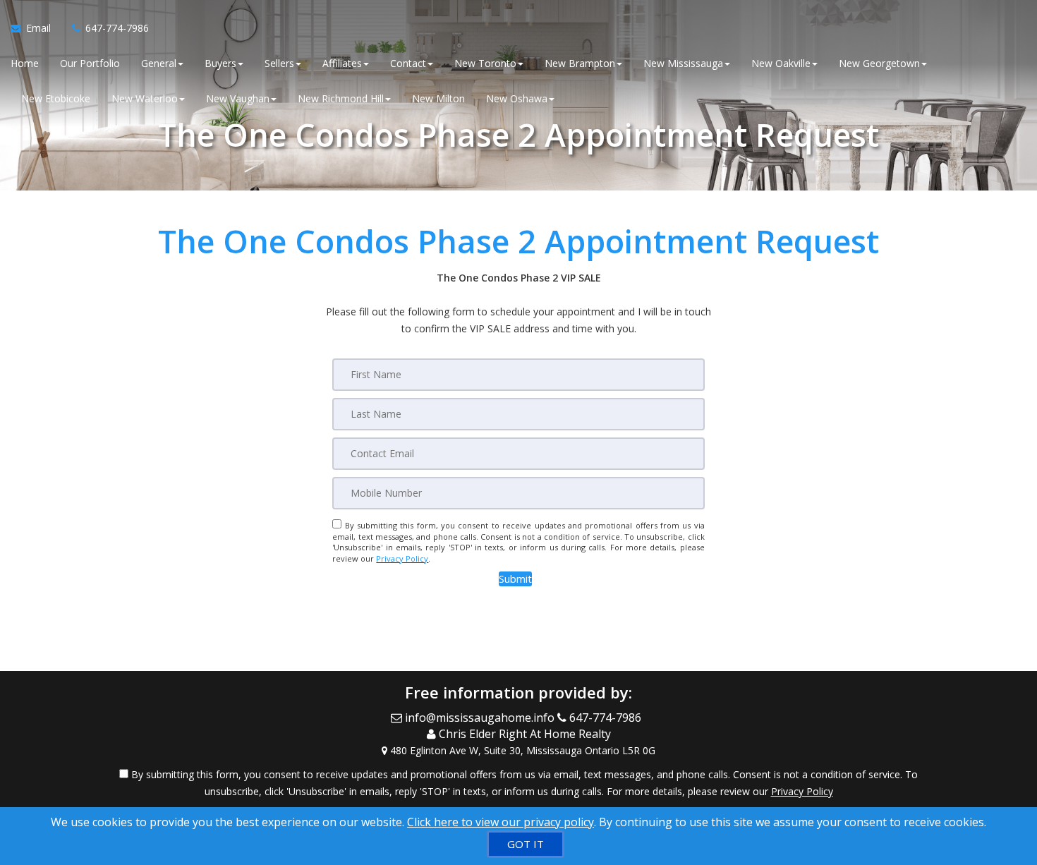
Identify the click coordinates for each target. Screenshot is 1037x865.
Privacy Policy (402, 558)
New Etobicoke (55, 98)
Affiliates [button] (342, 63)
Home (25, 63)
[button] (515, 578)
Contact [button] (408, 63)
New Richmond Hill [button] (341, 98)
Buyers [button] (220, 63)
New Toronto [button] (485, 63)
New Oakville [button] (781, 63)
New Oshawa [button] (516, 98)
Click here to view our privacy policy (500, 822)
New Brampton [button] (580, 63)
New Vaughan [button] (237, 98)
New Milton (438, 98)
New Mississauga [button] (683, 63)
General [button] (158, 63)
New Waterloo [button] (144, 98)
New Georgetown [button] (879, 63)
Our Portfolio (90, 63)
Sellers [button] (279, 63)
